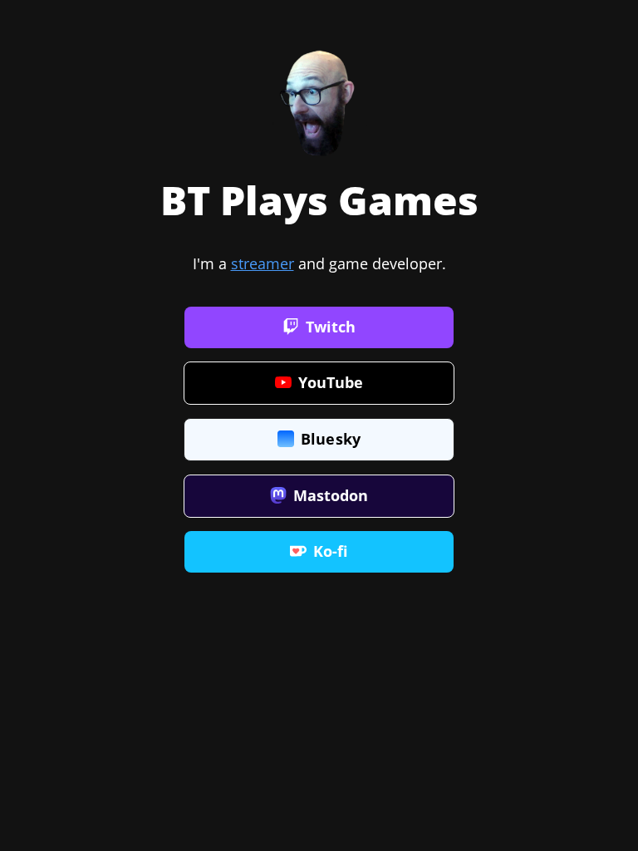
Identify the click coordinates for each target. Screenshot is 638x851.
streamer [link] (262, 263)
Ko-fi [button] (331, 551)
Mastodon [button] (331, 495)
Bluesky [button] (331, 439)
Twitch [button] (331, 327)
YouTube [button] (331, 382)
